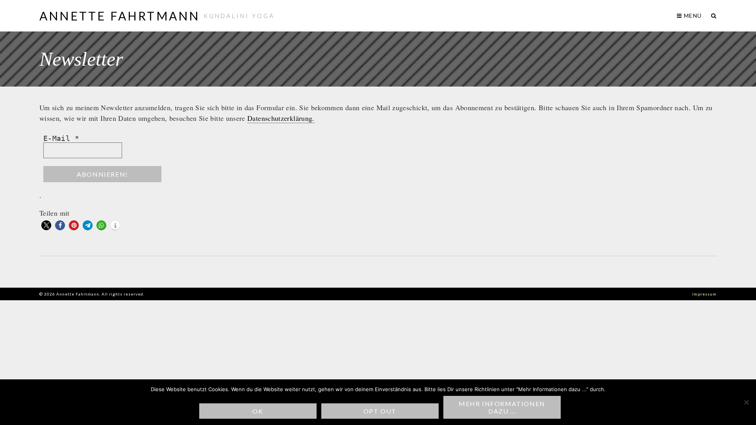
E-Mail (61, 138)
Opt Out (380, 411)
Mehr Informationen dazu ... (502, 407)
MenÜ (692, 15)
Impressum (704, 294)
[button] (46, 225)
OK (257, 411)
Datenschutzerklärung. (281, 118)
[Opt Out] (746, 402)
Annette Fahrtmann (119, 16)
